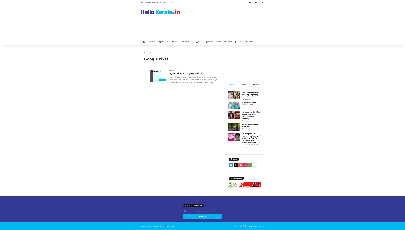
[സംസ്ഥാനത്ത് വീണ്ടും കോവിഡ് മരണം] (234, 105)
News (153, 42)
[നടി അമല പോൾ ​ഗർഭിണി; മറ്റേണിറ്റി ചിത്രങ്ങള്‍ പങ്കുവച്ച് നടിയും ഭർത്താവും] (234, 115)
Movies (176, 42)
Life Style (188, 42)
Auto (219, 42)
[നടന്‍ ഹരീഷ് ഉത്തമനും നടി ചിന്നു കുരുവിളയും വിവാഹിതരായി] (234, 95)
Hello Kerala (170, 226)
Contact (171, 2)
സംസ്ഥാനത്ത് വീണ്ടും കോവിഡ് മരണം (249, 104)
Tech (199, 42)
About (165, 2)
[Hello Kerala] (160, 12)
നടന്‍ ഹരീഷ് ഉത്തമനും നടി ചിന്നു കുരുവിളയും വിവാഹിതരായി (250, 94)
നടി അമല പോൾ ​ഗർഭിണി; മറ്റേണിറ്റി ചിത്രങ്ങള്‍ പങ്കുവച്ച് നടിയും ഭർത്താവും (251, 115)
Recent (243, 84)
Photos (239, 42)
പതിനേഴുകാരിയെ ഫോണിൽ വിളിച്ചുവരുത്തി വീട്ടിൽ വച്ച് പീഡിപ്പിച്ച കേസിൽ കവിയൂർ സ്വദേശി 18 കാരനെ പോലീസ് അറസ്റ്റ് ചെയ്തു (251, 139)
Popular (231, 84)
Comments (257, 84)
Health (210, 42)
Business (164, 42)
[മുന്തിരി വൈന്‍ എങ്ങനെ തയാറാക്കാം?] (234, 127)
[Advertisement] (223, 22)
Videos (250, 42)
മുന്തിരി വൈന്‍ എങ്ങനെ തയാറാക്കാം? (251, 125)
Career (229, 42)
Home (159, 2)
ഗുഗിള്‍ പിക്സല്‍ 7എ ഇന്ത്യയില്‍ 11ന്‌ (186, 73)
